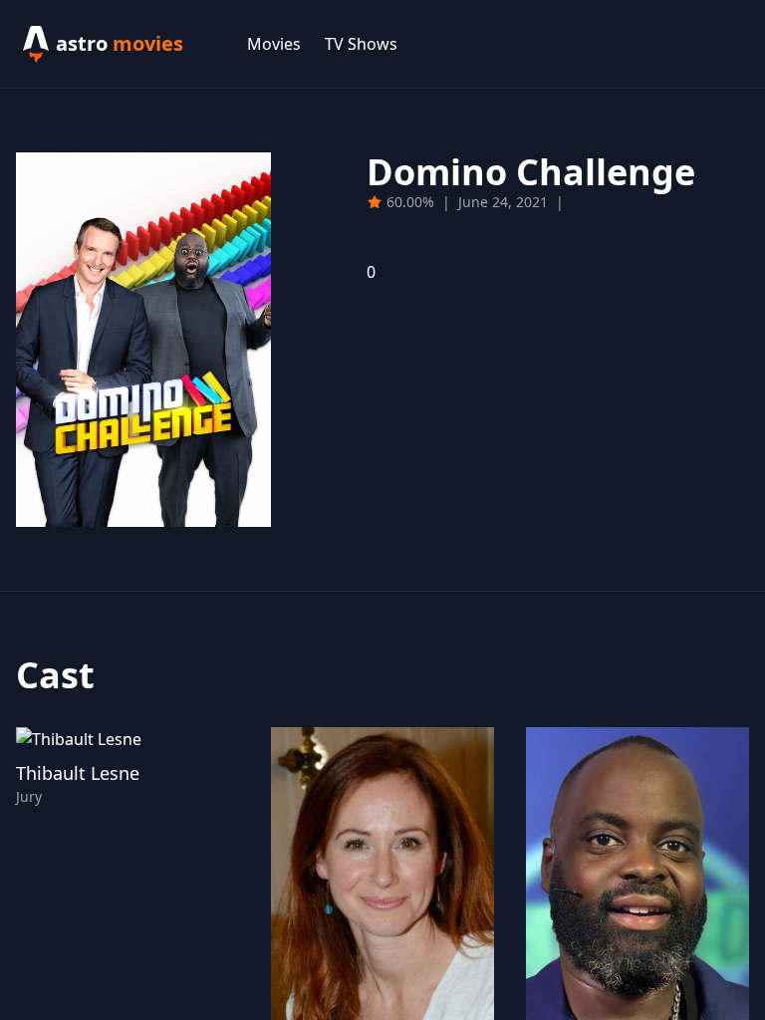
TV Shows (361, 44)
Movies (274, 44)
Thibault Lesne (77, 773)
